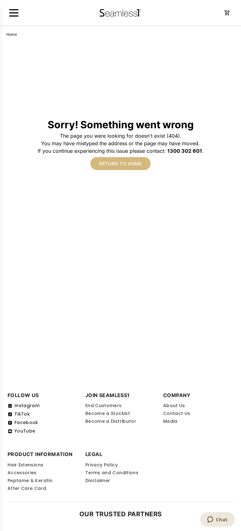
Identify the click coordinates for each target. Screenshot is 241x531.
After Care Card (27, 488)
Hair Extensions (25, 465)
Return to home (120, 163)
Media (170, 421)
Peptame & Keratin (30, 480)
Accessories (22, 473)
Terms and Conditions (111, 473)
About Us (174, 405)
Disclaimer (97, 480)
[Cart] (227, 13)
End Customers (103, 405)
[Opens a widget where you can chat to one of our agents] (217, 520)
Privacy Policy (101, 465)
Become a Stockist (107, 413)
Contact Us (176, 413)
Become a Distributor (110, 421)
